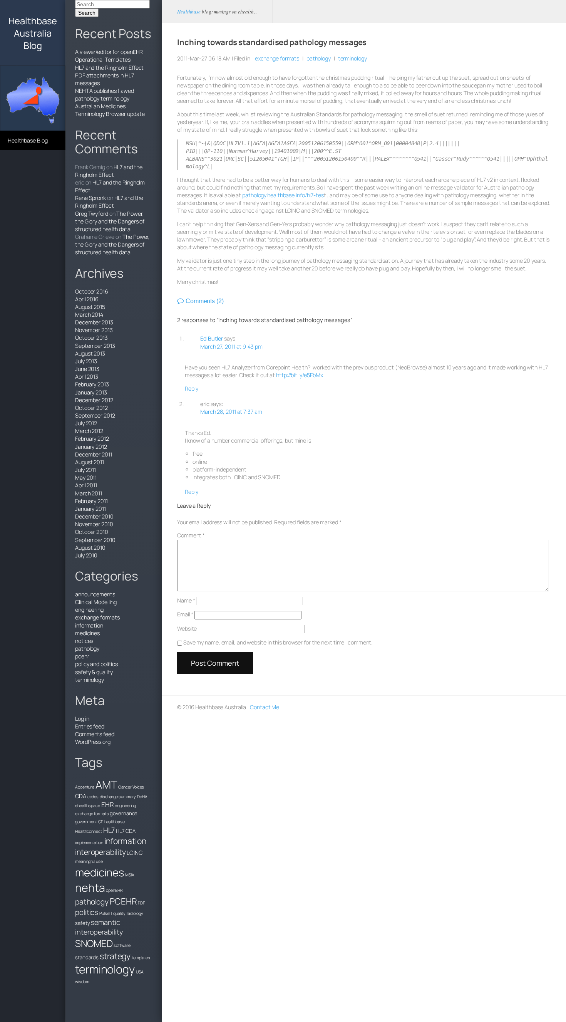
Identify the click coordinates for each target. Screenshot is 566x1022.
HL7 (109, 830)
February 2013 (92, 384)
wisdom (82, 981)
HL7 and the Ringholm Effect (109, 67)
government (86, 821)
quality (119, 913)
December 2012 (94, 400)
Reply (191, 388)
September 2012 (95, 415)
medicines (87, 633)
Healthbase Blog (28, 140)
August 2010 (90, 547)
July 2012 (86, 423)
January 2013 (91, 392)
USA (140, 972)
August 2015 (90, 306)
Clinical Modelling (96, 602)
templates (141, 957)
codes (93, 796)
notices (84, 640)
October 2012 (91, 407)
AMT (106, 784)
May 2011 (86, 477)
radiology (135, 913)
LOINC (134, 852)
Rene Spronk (90, 197)
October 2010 (91, 531)
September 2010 (95, 540)
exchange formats (97, 617)
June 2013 (87, 369)
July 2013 (86, 361)
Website (187, 628)
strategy (115, 956)
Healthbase (189, 11)
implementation (89, 842)
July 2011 (85, 469)
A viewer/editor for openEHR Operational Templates (109, 55)
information (89, 625)
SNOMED (93, 943)
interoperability (100, 852)
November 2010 (94, 524)
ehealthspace (87, 805)
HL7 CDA (125, 830)
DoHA (142, 796)
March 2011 (88, 493)
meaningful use (89, 861)
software (122, 945)
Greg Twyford (91, 213)
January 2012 (91, 446)
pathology (87, 648)
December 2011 (93, 454)
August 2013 (90, 353)
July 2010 (86, 555)
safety (82, 923)
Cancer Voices (131, 787)
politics (86, 912)
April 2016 (87, 299)
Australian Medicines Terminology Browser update (109, 109)
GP (100, 821)
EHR (107, 804)
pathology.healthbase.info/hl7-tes (283, 195)
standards (87, 957)
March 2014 (89, 314)
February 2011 (91, 501)
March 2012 (89, 431)
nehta (90, 887)
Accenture (84, 787)
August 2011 (89, 462)
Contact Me (264, 707)
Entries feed (89, 726)
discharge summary (118, 796)
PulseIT (105, 913)
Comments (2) (205, 301)
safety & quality (93, 672)
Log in (82, 718)
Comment (191, 535)
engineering (89, 609)
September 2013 (95, 345)
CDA (80, 796)
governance (123, 813)
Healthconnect (88, 831)
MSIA (129, 875)
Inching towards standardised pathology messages (272, 42)
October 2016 (91, 291)
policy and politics (96, 664)
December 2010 (94, 516)
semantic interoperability (98, 927)
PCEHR (123, 901)
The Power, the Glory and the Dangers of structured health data (109, 221)
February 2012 (92, 438)
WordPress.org (93, 741)
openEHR (114, 890)
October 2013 (91, 337)
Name (186, 600)
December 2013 (94, 322)
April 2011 (86, 485)
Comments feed (94, 734)
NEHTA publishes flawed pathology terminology (104, 94)
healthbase (114, 821)
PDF (141, 903)
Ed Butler (211, 338)
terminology (89, 679)
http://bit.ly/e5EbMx (299, 375)
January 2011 (90, 508)
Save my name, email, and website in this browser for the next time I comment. (277, 642)
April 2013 (86, 376)
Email (185, 614)
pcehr (82, 656)
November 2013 (94, 330)
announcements (95, 594)
